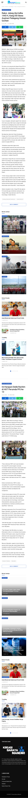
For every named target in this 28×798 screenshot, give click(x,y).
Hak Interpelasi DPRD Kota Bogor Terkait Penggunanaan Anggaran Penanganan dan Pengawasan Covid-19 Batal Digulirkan (13, 649)
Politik (6, 6)
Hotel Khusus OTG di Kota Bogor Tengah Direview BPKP (12, 228)
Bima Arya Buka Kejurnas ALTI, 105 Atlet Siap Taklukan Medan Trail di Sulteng (13, 288)
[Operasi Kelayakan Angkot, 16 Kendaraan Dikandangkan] (14, 606)
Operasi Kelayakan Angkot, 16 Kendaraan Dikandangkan (11, 610)
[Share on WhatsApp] (19, 27)
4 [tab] (14, 371)
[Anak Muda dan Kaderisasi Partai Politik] (14, 309)
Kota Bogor (11, 6)
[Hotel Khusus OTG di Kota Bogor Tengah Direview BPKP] (14, 224)
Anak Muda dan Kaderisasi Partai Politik (13, 318)
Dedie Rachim (20, 199)
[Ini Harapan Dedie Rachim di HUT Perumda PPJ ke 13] (14, 409)
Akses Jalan (4, 618)
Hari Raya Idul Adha (6, 9)
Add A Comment (14, 204)
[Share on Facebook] (5, 27)
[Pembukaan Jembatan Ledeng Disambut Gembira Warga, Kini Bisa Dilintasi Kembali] (14, 626)
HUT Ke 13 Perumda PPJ (6, 383)
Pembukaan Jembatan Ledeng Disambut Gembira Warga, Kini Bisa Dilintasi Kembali (13, 630)
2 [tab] (12, 371)
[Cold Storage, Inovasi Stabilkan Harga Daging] (14, 710)
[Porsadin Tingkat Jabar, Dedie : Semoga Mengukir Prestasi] (14, 586)
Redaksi (4, 783)
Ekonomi (4, 716)
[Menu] (2, 2)
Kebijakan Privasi (6, 776)
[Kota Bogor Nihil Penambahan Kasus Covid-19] (14, 265)
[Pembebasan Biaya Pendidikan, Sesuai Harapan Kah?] (5, 331)
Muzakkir (14, 561)
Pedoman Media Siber (7, 781)
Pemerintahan (5, 236)
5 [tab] (16, 371)
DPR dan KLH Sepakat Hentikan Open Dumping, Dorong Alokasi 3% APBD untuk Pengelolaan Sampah (13, 248)
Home (3, 6)
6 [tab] (17, 371)
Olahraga (4, 276)
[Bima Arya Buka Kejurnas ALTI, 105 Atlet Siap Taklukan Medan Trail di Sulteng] (14, 285)
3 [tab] (13, 371)
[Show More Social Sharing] (24, 27)
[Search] (26, 2)
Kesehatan (4, 216)
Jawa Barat (4, 577)
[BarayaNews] (14, 2)
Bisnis (3, 354)
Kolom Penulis (5, 315)
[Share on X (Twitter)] (12, 27)
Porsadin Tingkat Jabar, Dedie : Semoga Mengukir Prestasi (11, 590)
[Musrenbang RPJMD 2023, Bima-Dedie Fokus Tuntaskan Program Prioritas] (14, 348)
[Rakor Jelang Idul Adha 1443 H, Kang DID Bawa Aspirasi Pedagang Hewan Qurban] (14, 38)
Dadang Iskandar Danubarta (9, 199)
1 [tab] (10, 371)
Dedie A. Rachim (6, 561)
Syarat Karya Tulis (6, 786)
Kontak (3, 779)
